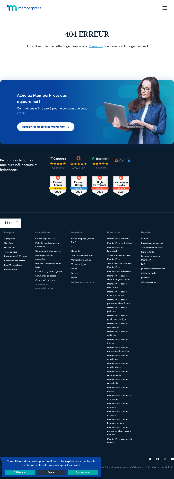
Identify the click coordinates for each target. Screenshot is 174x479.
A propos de (9, 239)
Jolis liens (145, 278)
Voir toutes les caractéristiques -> (44, 286)
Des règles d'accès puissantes (44, 257)
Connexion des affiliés (14, 261)
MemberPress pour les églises (117, 389)
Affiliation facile (148, 273)
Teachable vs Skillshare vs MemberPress (119, 265)
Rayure (74, 273)
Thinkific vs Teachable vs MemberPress (118, 257)
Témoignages (10, 252)
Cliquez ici (96, 46)
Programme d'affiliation (15, 256)
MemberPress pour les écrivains (117, 333)
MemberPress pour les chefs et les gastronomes (118, 278)
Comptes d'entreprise (45, 280)
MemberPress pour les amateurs (117, 405)
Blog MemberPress (13, 265)
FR (10, 223)
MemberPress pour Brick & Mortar (119, 441)
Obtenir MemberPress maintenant (43, 127)
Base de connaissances (152, 243)
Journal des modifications (153, 269)
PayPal (74, 269)
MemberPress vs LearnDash (115, 249)
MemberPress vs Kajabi (118, 239)
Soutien (144, 239)
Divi (73, 247)
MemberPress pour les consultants (117, 381)
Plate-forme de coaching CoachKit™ (47, 245)
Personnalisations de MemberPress (150, 258)
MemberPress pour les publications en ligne (117, 317)
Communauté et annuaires (47, 251)
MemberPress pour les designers (117, 413)
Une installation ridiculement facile (48, 265)
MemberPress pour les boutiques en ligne (117, 421)
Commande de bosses (45, 276)
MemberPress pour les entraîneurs (117, 357)
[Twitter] (150, 459)
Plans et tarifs (147, 252)
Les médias (9, 248)
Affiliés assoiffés (148, 282)
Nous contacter (11, 270)
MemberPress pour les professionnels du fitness (118, 302)
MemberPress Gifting (81, 260)
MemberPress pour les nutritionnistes (117, 365)
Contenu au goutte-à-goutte (48, 272)
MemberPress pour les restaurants (117, 286)
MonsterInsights (78, 264)
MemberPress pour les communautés (117, 373)
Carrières (8, 243)
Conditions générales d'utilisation (126, 467)
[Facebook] (157, 459)
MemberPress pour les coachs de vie (117, 325)
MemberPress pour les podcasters (117, 309)
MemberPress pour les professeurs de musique (118, 349)
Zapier (74, 278)
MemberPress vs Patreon (119, 272)
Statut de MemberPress (152, 248)
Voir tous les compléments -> (84, 282)
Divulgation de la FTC (160, 467)
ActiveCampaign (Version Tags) (82, 240)
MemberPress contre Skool (120, 243)
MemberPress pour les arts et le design (119, 397)
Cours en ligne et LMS (45, 239)
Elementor (76, 251)
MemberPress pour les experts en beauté (117, 294)
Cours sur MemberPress (82, 256)
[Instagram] (165, 459)
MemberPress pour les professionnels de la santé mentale (119, 431)
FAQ (143, 264)
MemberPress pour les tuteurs (117, 341)
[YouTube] (172, 459)
